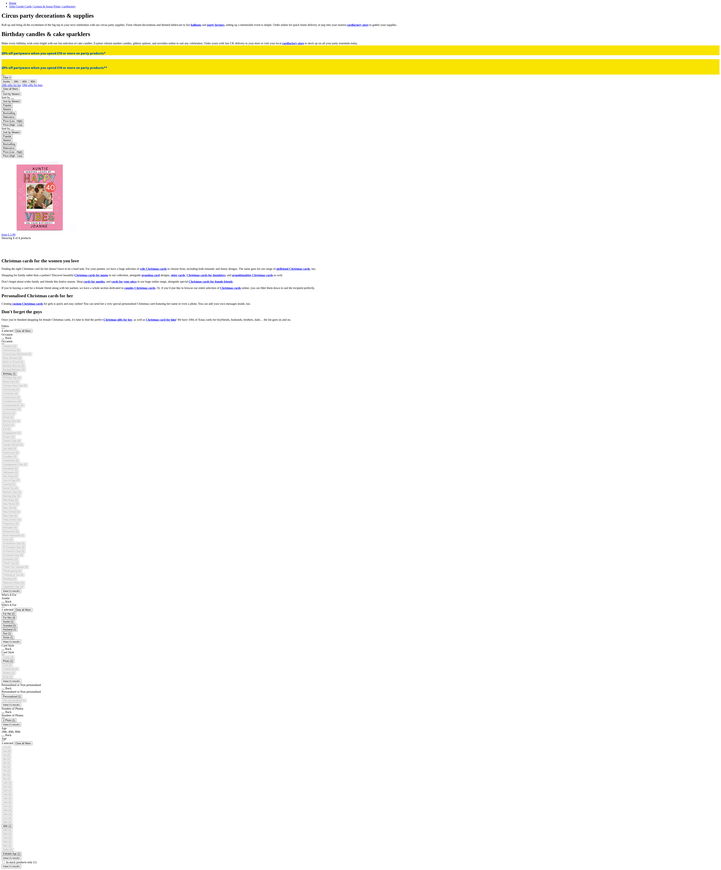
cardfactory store (358, 24)
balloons (196, 24)
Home (12, 3)
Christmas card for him (161, 319)
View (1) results (11, 591)
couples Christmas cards (139, 288)
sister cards (178, 275)
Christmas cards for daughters (206, 275)
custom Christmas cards (27, 303)
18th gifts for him (32, 85)
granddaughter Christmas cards (252, 275)
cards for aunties (94, 281)
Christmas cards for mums (91, 275)
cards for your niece (124, 281)
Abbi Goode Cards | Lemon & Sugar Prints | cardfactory (42, 6)
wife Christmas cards (153, 268)
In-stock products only (21, 862)
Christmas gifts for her (117, 319)
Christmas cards (230, 288)
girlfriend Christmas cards (293, 268)
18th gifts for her (11, 85)
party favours (215, 24)
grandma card (151, 275)
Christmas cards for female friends (211, 281)
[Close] (3, 328)
